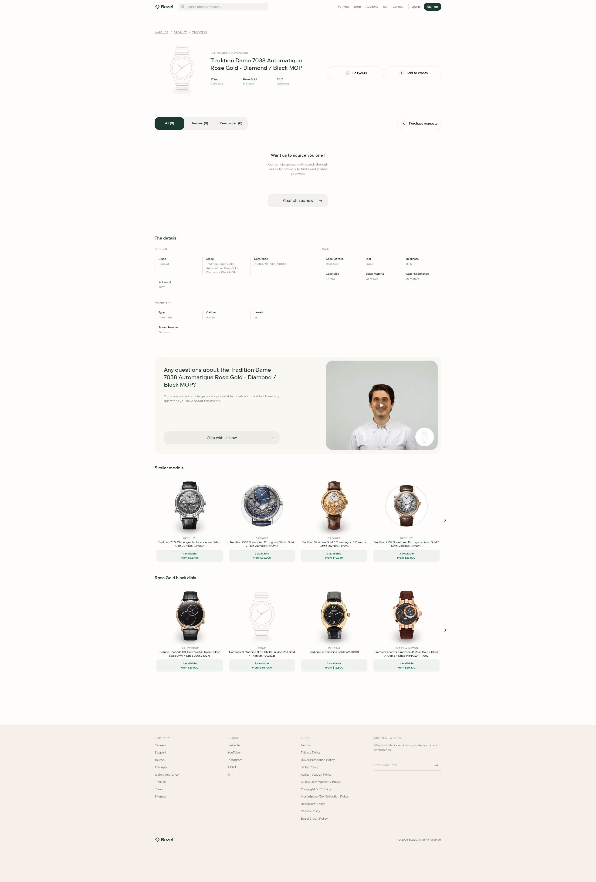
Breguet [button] (180, 32)
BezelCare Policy (313, 804)
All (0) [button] (169, 123)
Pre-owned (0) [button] (231, 123)
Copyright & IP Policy (316, 789)
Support (160, 752)
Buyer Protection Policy (318, 760)
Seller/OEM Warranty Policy (321, 782)
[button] (432, 7)
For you (343, 6)
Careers (160, 745)
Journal (160, 760)
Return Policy (310, 811)
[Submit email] (436, 765)
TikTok (232, 767)
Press (159, 789)
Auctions (372, 6)
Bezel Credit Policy (314, 818)
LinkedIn (234, 745)
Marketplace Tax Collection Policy (325, 796)
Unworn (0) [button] (199, 123)
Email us (160, 782)
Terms (305, 745)
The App (161, 767)
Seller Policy (309, 767)
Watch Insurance (167, 774)
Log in (415, 6)
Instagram (235, 760)
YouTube (234, 752)
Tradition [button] (199, 32)
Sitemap (160, 796)
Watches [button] (161, 32)
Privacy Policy (311, 752)
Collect (398, 6)
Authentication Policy (316, 774)
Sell (385, 6)
